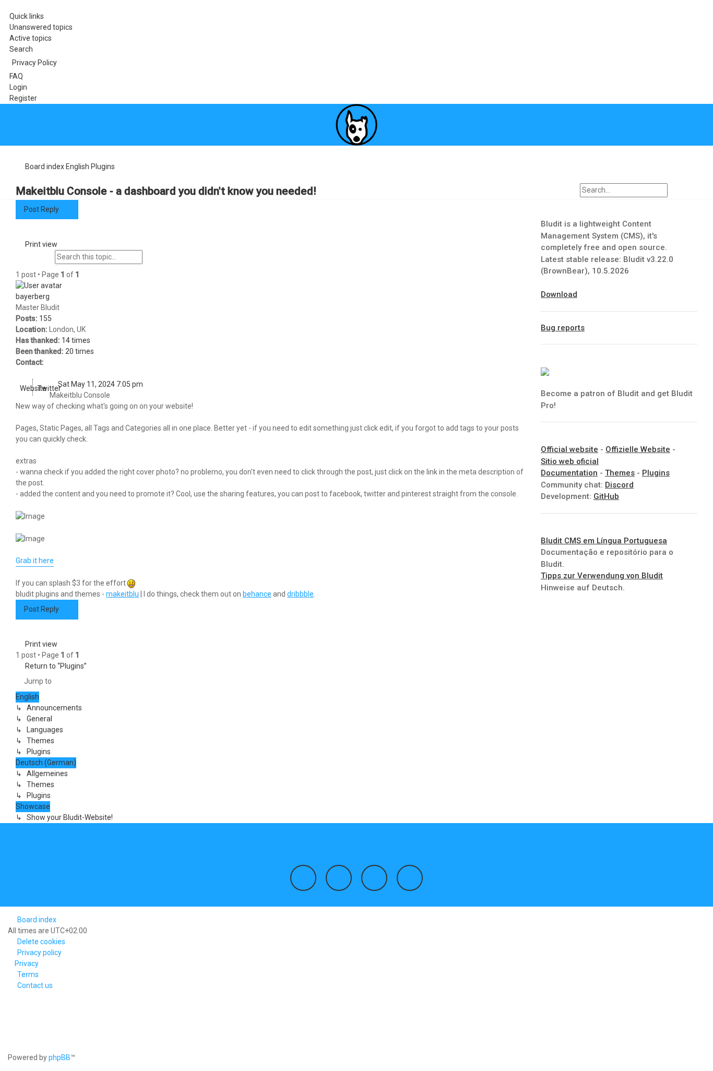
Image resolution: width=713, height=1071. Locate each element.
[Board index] (356, 125)
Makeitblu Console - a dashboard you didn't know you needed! (166, 191)
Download (559, 294)
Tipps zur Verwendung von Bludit (602, 575)
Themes (620, 473)
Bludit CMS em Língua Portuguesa (604, 540)
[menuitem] (36, 27)
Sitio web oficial (570, 461)
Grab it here (35, 560)
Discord (619, 485)
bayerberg (33, 296)
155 (45, 318)
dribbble (300, 594)
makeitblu (122, 594)
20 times (79, 351)
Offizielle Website (637, 449)
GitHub (606, 496)
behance (257, 594)
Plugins (656, 473)
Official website (569, 449)
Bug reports (563, 327)
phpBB (59, 1057)
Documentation (569, 473)
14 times (76, 340)
